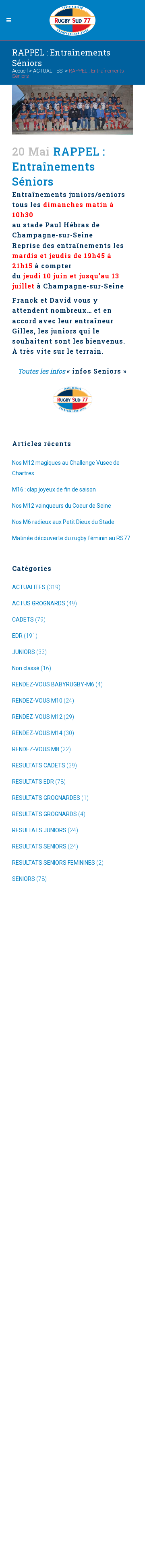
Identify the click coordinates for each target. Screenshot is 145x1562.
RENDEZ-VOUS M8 (35, 749)
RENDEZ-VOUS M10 (37, 700)
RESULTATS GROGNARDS (44, 814)
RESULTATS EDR (33, 781)
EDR (17, 635)
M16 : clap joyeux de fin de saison (54, 489)
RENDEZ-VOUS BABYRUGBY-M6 (53, 684)
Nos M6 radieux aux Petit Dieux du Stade (63, 522)
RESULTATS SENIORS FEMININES (53, 862)
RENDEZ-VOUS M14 (37, 733)
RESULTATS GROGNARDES (46, 798)
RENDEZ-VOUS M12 (37, 717)
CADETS (23, 619)
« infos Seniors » (97, 371)
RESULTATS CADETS (38, 765)
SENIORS (23, 879)
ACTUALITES (47, 71)
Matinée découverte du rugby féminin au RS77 (71, 538)
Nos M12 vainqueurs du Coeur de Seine (61, 505)
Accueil (20, 71)
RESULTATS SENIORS (39, 846)
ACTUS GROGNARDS (38, 603)
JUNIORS (23, 652)
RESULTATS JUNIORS (39, 830)
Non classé (25, 668)
